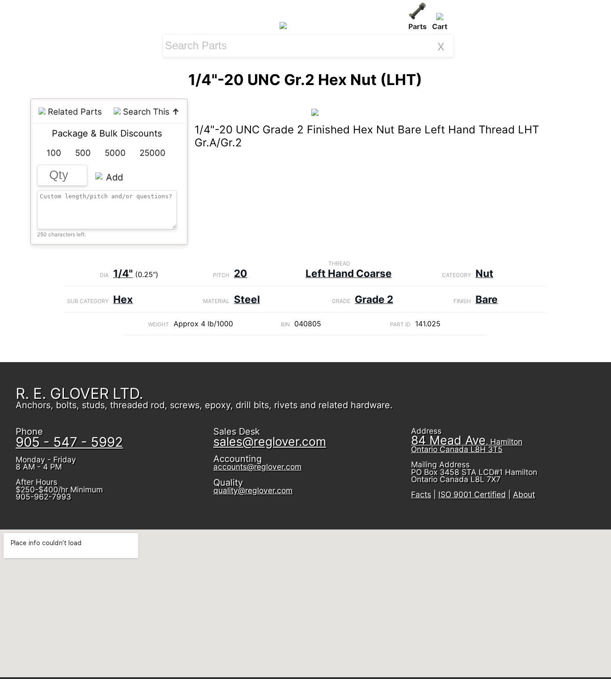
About (524, 494)
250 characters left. (61, 234)
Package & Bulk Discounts (107, 133)
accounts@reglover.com (257, 466)
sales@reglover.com (269, 441)
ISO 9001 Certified (472, 494)
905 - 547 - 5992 (69, 442)
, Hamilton (466, 445)
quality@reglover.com (253, 490)
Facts (421, 494)
